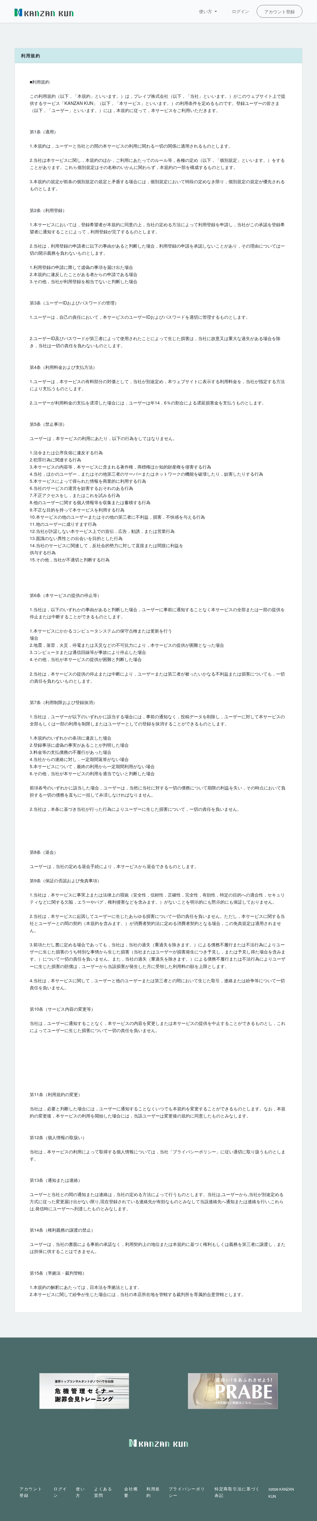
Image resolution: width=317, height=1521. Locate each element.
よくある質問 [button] (103, 1492)
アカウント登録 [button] (31, 1492)
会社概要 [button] (131, 1492)
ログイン (240, 11)
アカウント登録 (279, 11)
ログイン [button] (60, 1492)
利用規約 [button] (153, 1492)
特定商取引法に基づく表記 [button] (237, 1492)
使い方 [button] (206, 11)
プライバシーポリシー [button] (187, 1492)
